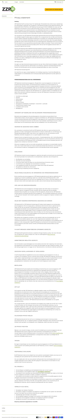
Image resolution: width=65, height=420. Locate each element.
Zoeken (3, 411)
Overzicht (4, 16)
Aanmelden (21, 1)
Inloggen (16, 1)
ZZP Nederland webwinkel (15, 417)
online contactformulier (57, 333)
